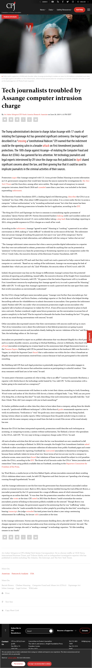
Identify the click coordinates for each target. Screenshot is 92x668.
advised (5, 346)
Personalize (18, 664)
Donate (85, 630)
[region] (46, 658)
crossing (22, 141)
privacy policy (12, 658)
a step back (60, 219)
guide (60, 409)
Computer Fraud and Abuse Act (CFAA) (49, 585)
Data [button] (51, 9)
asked (87, 444)
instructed (50, 451)
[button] (88, 2)
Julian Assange (8, 588)
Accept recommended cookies (39, 664)
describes (72, 197)
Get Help (79, 9)
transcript (13, 511)
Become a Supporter (65, 630)
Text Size (9, 602)
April (78, 159)
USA (32, 573)
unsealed (42, 187)
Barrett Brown (8, 585)
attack (46, 145)
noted (34, 498)
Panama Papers (11, 349)
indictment (17, 190)
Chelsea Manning (23, 585)
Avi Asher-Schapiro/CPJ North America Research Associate (26, 114)
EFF (78, 206)
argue (14, 177)
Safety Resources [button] (64, 9)
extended (30, 511)
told (36, 514)
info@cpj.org (85, 641)
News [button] (42, 9)
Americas (6, 573)
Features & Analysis (10, 17)
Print (7, 593)
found (35, 352)
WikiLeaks (33, 588)
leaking (60, 216)
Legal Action (21, 588)
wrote (16, 498)
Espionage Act (74, 585)
